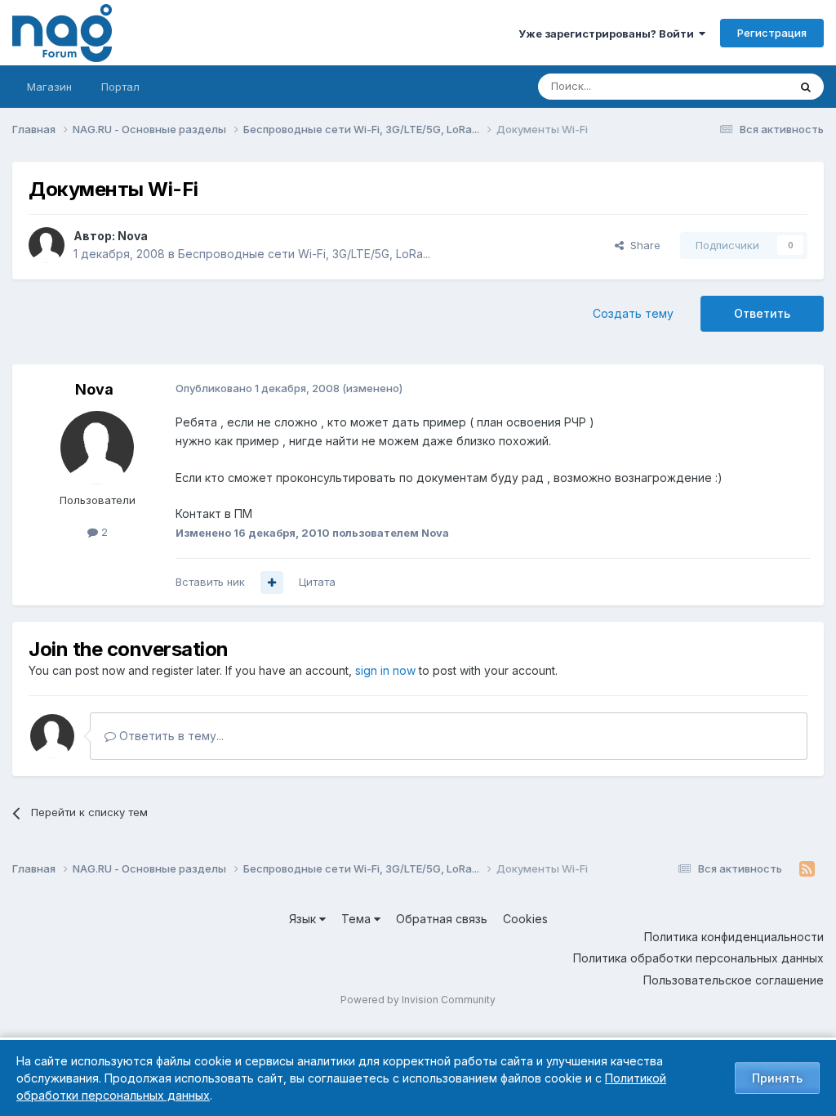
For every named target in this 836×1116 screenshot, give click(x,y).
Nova (133, 236)
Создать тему (633, 313)
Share (642, 245)
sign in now (385, 670)
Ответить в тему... (170, 736)
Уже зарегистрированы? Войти (608, 33)
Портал (120, 86)
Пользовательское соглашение (733, 980)
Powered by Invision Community (418, 999)
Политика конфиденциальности (734, 937)
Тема (357, 919)
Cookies (525, 919)
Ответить (762, 313)
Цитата (317, 581)
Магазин (49, 86)
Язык (304, 919)
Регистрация (772, 32)
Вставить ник (210, 581)
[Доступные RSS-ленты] (807, 869)
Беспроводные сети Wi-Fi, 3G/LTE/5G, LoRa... (304, 254)
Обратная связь (441, 919)
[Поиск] (806, 87)
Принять (777, 1078)
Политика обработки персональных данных (698, 958)
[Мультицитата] (271, 582)
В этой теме (737, 86)
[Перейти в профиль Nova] (46, 245)
